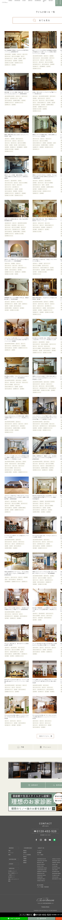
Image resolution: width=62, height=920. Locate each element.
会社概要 (39, 852)
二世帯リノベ (11, 875)
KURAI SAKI (55, 864)
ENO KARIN (55, 869)
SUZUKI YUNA (40, 866)
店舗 (9, 854)
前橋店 (25, 862)
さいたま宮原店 (27, 854)
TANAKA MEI (40, 877)
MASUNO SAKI (40, 862)
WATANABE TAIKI (56, 860)
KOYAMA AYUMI (55, 871)
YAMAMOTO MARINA (42, 871)
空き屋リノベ (11, 877)
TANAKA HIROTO (41, 880)
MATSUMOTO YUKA (56, 878)
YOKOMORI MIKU (41, 878)
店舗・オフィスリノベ (13, 879)
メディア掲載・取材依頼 (43, 886)
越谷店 (25, 856)
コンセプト (39, 850)
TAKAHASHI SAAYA (41, 875)
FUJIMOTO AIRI (56, 875)
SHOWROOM (28, 848)
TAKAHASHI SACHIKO (42, 860)
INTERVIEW (12, 859)
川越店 (25, 858)
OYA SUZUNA (55, 877)
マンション (11, 852)
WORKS (11, 848)
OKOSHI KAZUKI (41, 864)
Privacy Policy (45, 906)
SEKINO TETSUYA (56, 858)
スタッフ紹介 (40, 854)
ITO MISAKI (55, 866)
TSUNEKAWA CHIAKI (42, 869)
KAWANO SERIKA (56, 862)
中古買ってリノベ (12, 871)
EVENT (11, 864)
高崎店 (25, 860)
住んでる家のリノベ (13, 873)
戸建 (9, 850)
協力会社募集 (40, 885)
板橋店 (25, 850)
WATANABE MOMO (56, 873)
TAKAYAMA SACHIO (41, 858)
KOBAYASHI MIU (41, 873)
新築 (9, 881)
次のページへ (44, 736)
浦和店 (25, 852)
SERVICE (12, 868)
